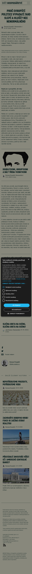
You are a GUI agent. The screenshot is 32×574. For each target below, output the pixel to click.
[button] (15, 283)
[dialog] (16, 286)
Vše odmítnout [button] (16, 309)
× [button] (28, 259)
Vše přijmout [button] (17, 305)
